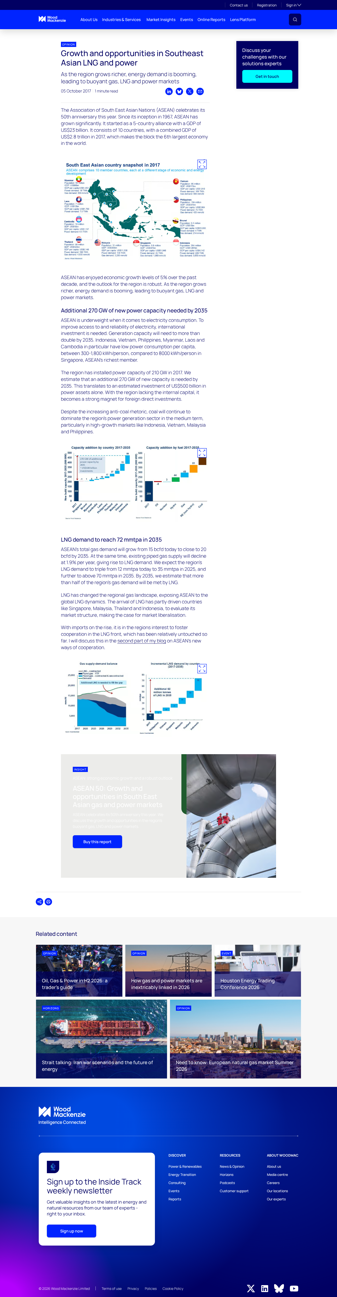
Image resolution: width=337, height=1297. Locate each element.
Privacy (133, 1288)
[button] (295, 19)
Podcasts (227, 1182)
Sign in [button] (293, 4)
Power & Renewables (185, 1166)
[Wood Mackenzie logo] (52, 18)
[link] (168, 1116)
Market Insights (161, 19)
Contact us (239, 5)
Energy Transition (182, 1174)
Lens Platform (243, 19)
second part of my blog (141, 641)
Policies (151, 1288)
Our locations (277, 1190)
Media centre (277, 1174)
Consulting (177, 1182)
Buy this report (97, 841)
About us (274, 1166)
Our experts (276, 1199)
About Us (88, 19)
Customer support (234, 1190)
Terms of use (112, 1288)
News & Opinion (232, 1166)
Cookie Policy (173, 1288)
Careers (273, 1182)
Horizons (226, 1174)
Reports (174, 1199)
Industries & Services (121, 19)
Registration (267, 5)
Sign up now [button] (71, 1231)
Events (186, 19)
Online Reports (211, 19)
